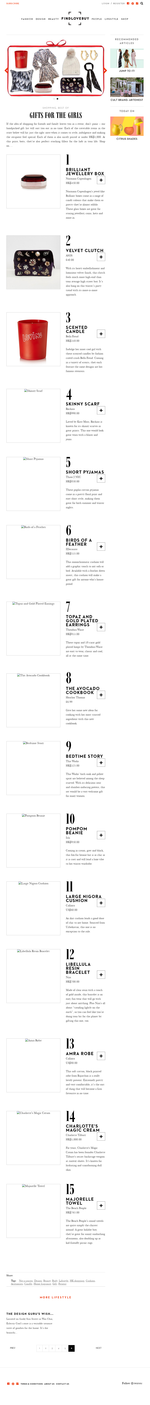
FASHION (27, 19)
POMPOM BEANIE (76, 831)
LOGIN (105, 4)
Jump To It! (127, 71)
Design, (38, 1280)
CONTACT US (62, 1384)
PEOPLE (97, 19)
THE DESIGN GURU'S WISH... (30, 1314)
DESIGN (41, 19)
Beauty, (47, 1280)
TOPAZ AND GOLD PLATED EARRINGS (82, 621)
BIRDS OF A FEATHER (79, 542)
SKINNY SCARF (83, 404)
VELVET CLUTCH (85, 251)
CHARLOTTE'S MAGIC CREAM (83, 1128)
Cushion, (91, 1280)
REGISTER (119, 4)
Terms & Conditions (32, 1384)
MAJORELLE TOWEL (80, 1201)
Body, (55, 1280)
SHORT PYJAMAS (85, 472)
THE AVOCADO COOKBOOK (83, 691)
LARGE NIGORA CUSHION (84, 899)
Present (62, 1283)
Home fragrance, (43, 1283)
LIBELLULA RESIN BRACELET (78, 968)
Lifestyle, (64, 1280)
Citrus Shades (127, 139)
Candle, (28, 1283)
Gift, (55, 1283)
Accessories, (17, 1283)
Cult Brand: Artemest (127, 100)
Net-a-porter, (26, 1280)
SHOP (125, 19)
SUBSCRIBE (12, 4)
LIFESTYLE (112, 19)
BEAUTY (53, 19)
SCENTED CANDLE (77, 329)
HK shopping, (77, 1280)
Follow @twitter (132, 1383)
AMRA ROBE (80, 1054)
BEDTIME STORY (84, 756)
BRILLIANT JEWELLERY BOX (85, 172)
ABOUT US (49, 1384)
